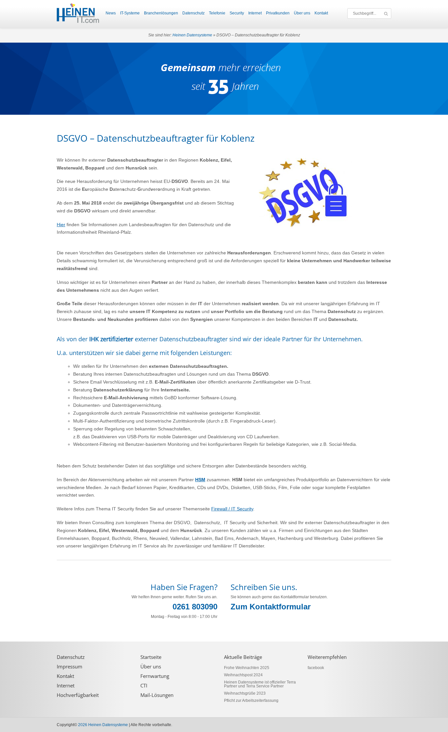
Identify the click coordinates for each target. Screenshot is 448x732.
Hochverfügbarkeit (78, 695)
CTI (143, 685)
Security (237, 13)
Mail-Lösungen (156, 695)
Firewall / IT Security (232, 508)
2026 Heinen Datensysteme (103, 724)
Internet (255, 13)
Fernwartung (154, 676)
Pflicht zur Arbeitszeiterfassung (251, 700)
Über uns (302, 13)
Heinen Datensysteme (192, 35)
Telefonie (217, 13)
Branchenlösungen (161, 13)
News (111, 13)
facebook (316, 667)
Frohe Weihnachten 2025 (246, 667)
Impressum (69, 666)
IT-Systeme (130, 13)
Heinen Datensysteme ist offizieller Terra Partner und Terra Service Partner (260, 684)
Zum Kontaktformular (271, 606)
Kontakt (321, 13)
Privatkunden (278, 13)
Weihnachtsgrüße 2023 (245, 693)
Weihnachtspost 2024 (243, 675)
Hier (61, 224)
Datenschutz (193, 13)
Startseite (150, 657)
